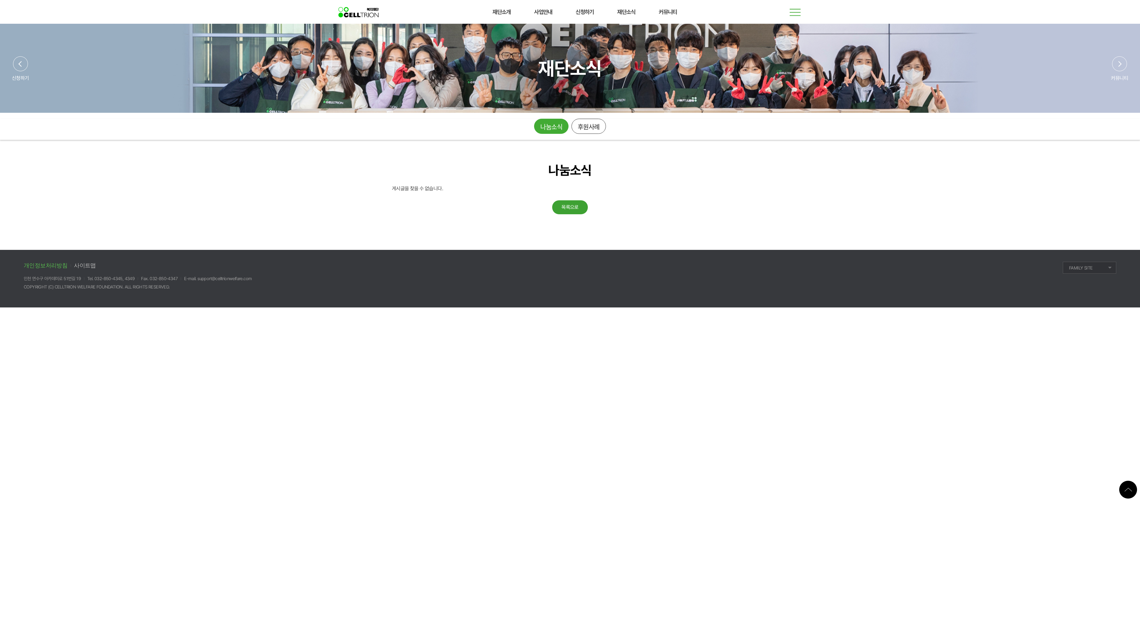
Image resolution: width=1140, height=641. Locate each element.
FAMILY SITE (1080, 268)
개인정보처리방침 (45, 265)
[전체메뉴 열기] (796, 12)
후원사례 (589, 126)
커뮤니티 (1119, 78)
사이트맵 (85, 265)
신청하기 (20, 78)
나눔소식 (551, 126)
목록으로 (570, 207)
